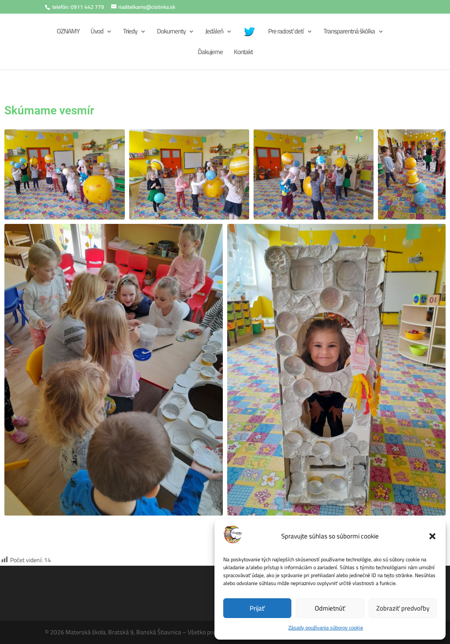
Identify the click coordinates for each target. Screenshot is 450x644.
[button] (432, 536)
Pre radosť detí (286, 32)
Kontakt (243, 53)
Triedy (130, 32)
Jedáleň (214, 32)
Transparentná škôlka (349, 32)
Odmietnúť (330, 608)
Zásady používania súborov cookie (325, 627)
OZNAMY (68, 32)
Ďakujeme (210, 53)
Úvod (97, 32)
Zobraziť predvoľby (402, 608)
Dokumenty (171, 32)
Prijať (257, 608)
